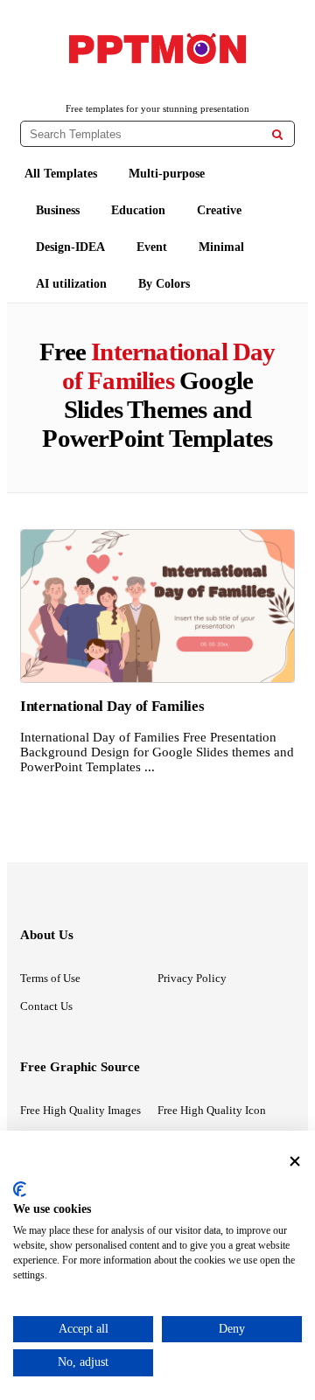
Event (151, 247)
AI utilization (71, 283)
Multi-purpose (167, 173)
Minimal (221, 247)
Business (58, 210)
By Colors (164, 283)
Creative (219, 210)
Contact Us (46, 1006)
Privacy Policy (192, 978)
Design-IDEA (70, 247)
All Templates (60, 173)
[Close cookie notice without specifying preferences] (295, 1160)
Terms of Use (50, 978)
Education (138, 210)
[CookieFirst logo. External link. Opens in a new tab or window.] (19, 1189)
